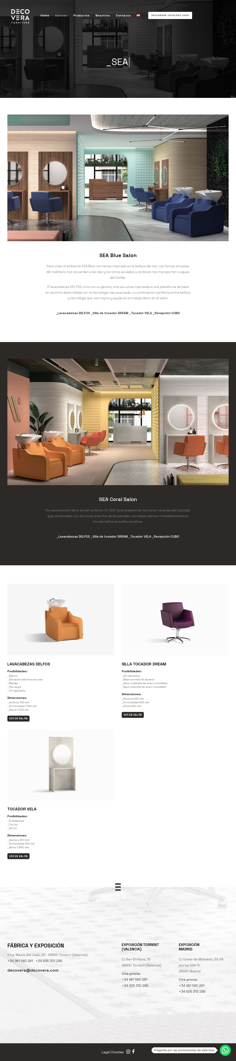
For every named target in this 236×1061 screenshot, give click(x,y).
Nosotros (103, 15)
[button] (225, 1050)
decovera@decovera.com (33, 970)
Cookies (118, 1052)
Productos (81, 15)
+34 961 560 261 (20, 961)
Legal (106, 1052)
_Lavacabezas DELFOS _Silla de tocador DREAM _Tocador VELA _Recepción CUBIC (118, 313)
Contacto (123, 15)
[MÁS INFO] (60, 626)
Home (45, 15)
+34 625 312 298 (49, 961)
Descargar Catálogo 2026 (170, 15)
